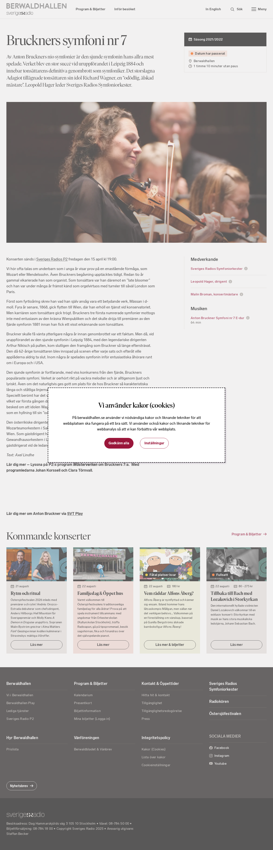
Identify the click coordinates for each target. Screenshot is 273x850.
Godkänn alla (119, 443)
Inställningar (154, 443)
